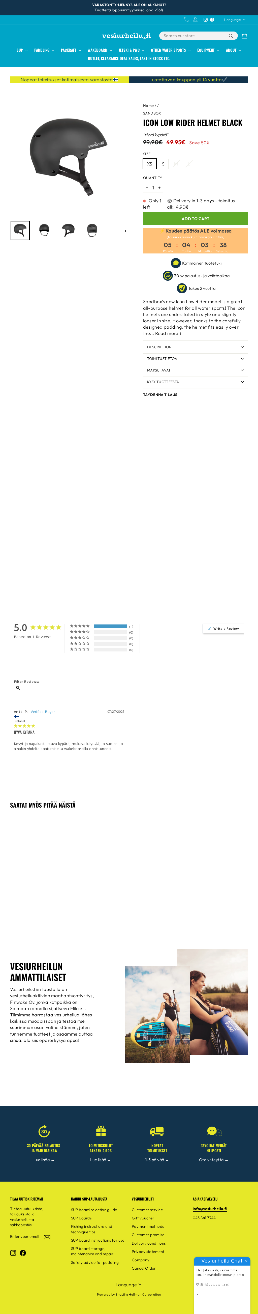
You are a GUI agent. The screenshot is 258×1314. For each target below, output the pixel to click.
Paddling (42, 50)
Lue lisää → (44, 1159)
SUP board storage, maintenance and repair (92, 1251)
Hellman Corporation (145, 1294)
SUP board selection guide (94, 1209)
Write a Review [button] (226, 628)
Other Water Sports (169, 50)
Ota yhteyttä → (214, 1159)
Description (159, 347)
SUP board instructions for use (97, 1240)
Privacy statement (148, 1251)
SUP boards (81, 1218)
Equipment (206, 50)
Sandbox (152, 113)
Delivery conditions (149, 1243)
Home (148, 105)
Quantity (152, 178)
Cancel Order (144, 1268)
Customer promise (148, 1234)
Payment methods (148, 1226)
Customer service (147, 1209)
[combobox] (193, 36)
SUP (20, 50)
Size (147, 154)
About (232, 50)
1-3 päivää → (157, 1159)
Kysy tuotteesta (163, 382)
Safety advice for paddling (95, 1262)
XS (149, 164)
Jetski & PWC (130, 50)
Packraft (69, 50)
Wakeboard (98, 50)
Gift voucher (143, 1218)
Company (140, 1260)
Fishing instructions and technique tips (91, 1229)
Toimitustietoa (162, 358)
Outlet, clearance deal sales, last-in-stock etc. (129, 58)
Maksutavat (159, 370)
